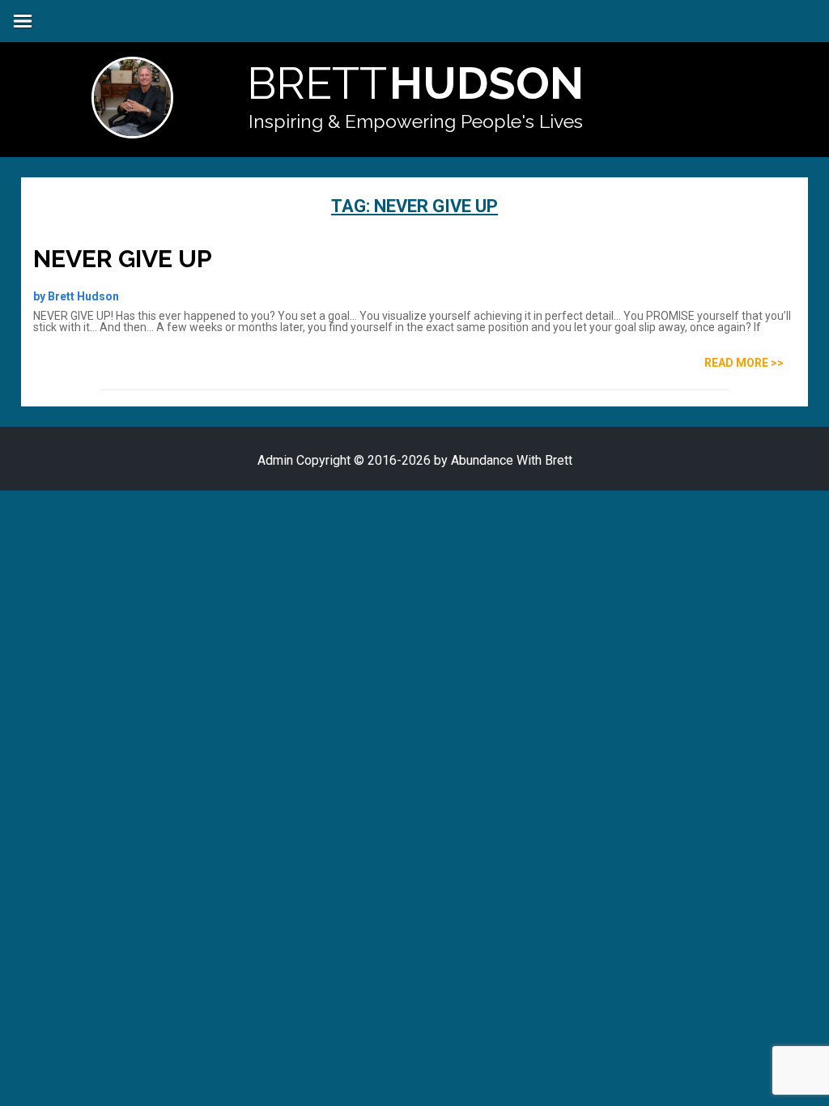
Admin (275, 460)
